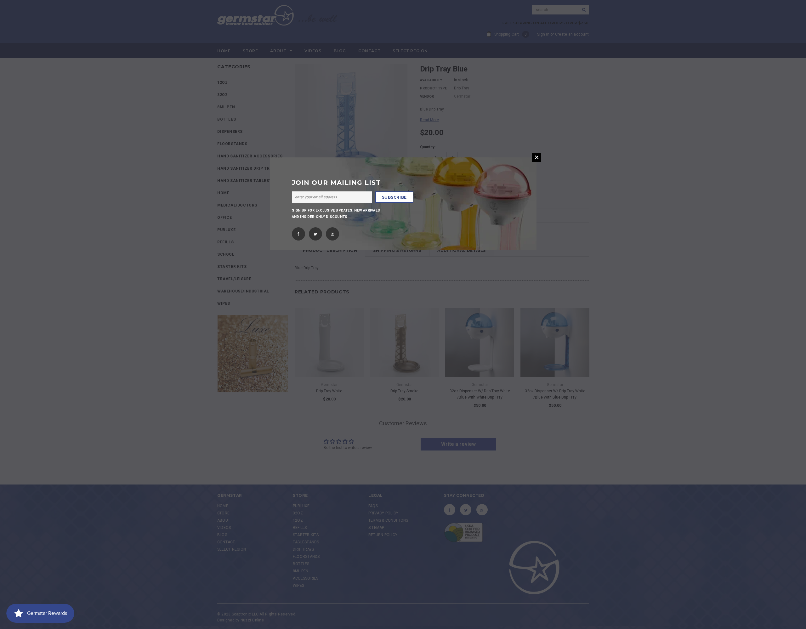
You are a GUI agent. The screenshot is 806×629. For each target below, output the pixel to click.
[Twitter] (315, 232)
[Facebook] (298, 232)
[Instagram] (332, 232)
